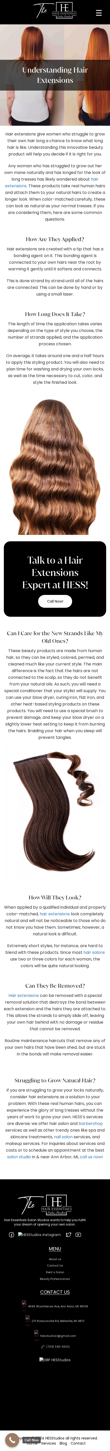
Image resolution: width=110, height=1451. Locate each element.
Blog (63, 1443)
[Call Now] (12, 1440)
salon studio (19, 1157)
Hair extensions (23, 995)
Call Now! (55, 601)
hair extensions (55, 914)
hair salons (94, 952)
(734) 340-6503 (58, 1347)
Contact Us (55, 1265)
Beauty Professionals (55, 1279)
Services (48, 1443)
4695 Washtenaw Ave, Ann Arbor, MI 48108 (58, 1306)
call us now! (91, 1157)
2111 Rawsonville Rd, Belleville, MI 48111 (57, 1321)
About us (55, 1259)
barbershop (91, 1123)
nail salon (63, 1137)
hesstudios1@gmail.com (58, 1336)
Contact (78, 1443)
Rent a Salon (55, 1272)
